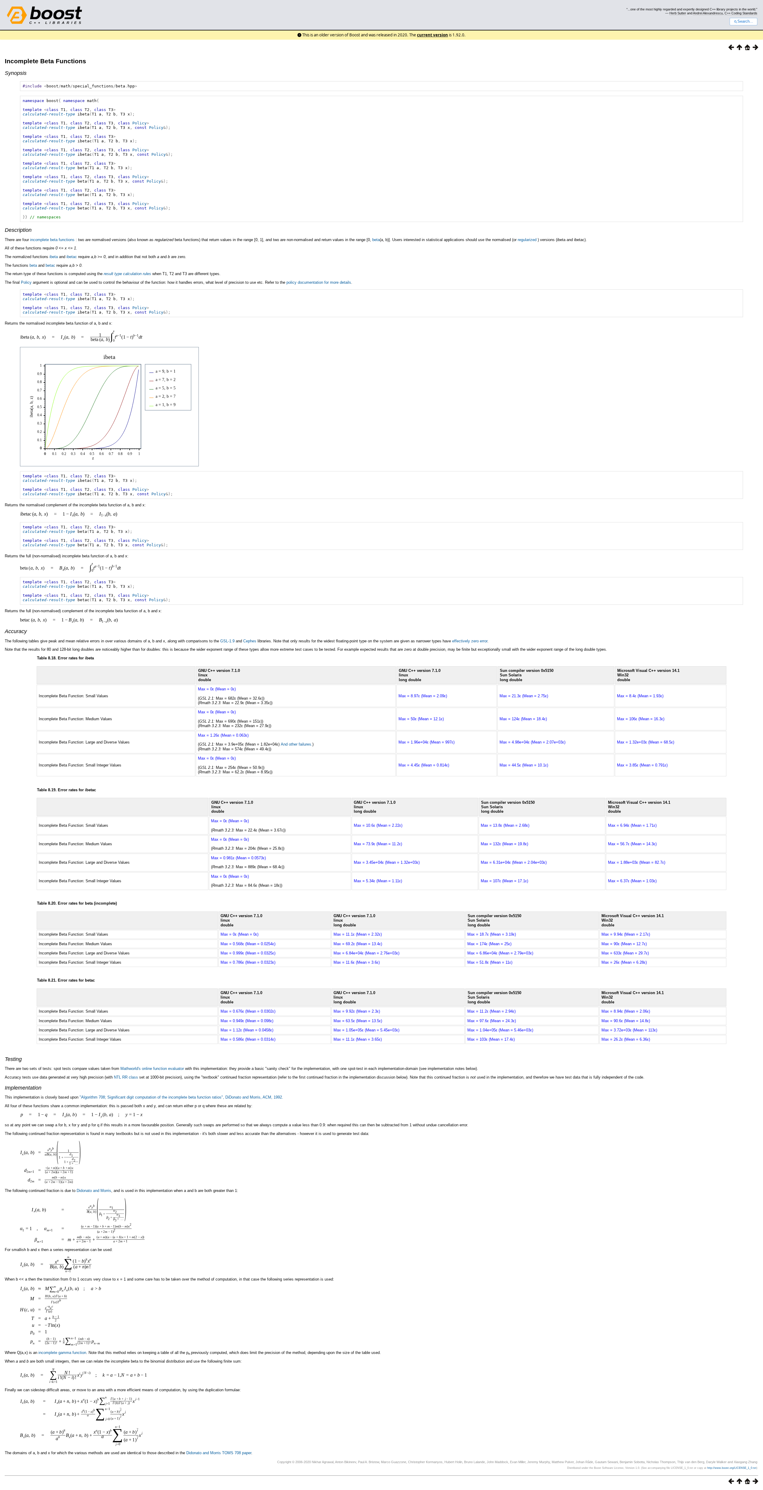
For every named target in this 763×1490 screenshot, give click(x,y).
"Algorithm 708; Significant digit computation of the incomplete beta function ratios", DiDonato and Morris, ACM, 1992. (181, 1097)
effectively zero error (469, 641)
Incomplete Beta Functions (45, 61)
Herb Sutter (677, 13)
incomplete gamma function (62, 1352)
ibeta (53, 256)
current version (432, 35)
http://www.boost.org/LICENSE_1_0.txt (731, 1467)
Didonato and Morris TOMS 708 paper (218, 1453)
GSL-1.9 (227, 641)
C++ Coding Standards (741, 13)
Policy (139, 123)
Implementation (23, 1088)
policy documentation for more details (318, 282)
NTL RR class (126, 1077)
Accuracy (16, 631)
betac (50, 265)
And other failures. (296, 744)
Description (18, 230)
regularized (527, 239)
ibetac (71, 256)
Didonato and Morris (94, 1190)
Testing (13, 1059)
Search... (745, 21)
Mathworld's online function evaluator (152, 1068)
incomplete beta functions (52, 239)
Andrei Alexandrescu (708, 13)
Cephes (249, 641)
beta (376, 239)
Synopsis (16, 73)
